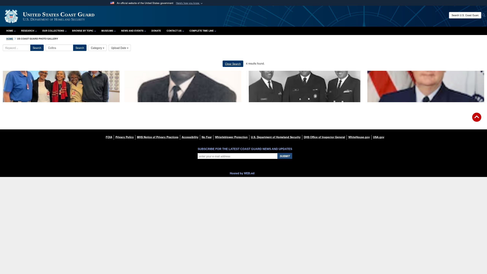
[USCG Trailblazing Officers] (304, 86)
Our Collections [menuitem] (53, 30)
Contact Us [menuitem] (174, 30)
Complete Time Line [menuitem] (201, 30)
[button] (189, 3)
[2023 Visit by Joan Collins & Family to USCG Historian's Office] (61, 86)
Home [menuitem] (9, 30)
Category (97, 48)
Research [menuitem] (27, 30)
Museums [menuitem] (107, 30)
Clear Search (233, 64)
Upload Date (119, 48)
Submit (285, 156)
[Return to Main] (476, 119)
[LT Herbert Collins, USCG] (182, 86)
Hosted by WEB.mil (242, 173)
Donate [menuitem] (156, 30)
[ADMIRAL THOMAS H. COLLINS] (425, 86)
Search (37, 48)
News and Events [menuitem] (132, 30)
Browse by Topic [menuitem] (82, 30)
